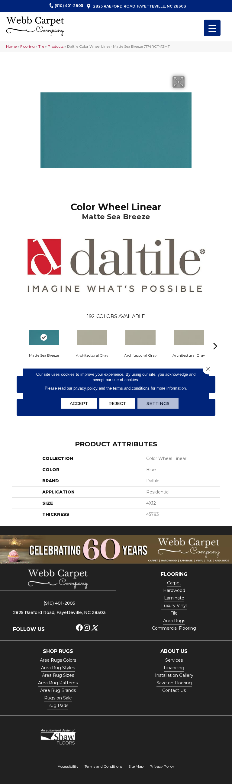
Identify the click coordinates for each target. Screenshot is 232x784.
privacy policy (85, 388)
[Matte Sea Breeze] (44, 337)
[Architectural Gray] (92, 337)
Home (11, 46)
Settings (158, 403)
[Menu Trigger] (212, 28)
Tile (41, 46)
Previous (16, 337)
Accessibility (68, 766)
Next (215, 337)
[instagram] (87, 628)
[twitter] (94, 628)
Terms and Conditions (103, 766)
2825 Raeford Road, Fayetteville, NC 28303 (139, 6)
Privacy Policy (162, 766)
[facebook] (79, 628)
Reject (117, 403)
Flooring (27, 46)
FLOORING (174, 574)
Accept (79, 403)
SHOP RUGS (58, 651)
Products (55, 46)
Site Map (135, 766)
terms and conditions (131, 388)
